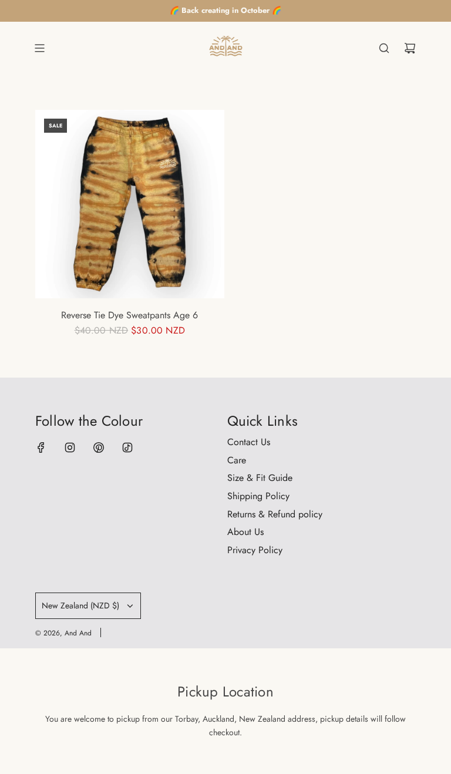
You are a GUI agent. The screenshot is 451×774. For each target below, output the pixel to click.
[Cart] (410, 48)
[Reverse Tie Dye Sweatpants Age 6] (129, 204)
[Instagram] (70, 447)
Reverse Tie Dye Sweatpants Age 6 (129, 315)
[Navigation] (39, 48)
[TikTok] (127, 447)
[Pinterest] (99, 447)
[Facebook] (41, 447)
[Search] (384, 48)
